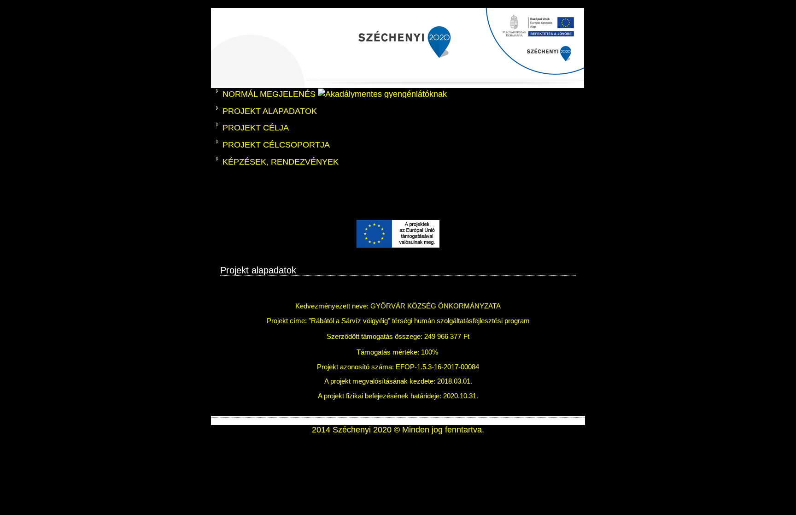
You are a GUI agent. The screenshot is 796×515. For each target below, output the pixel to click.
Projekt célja (255, 127)
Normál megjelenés (270, 94)
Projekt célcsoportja (276, 144)
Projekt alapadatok (269, 111)
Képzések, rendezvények (280, 161)
